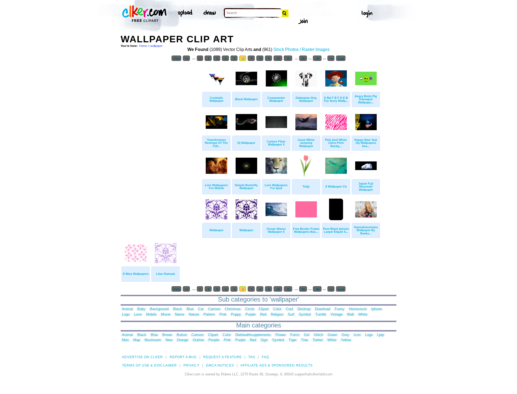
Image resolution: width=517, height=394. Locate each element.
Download (322, 309)
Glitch (318, 335)
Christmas (233, 309)
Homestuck (358, 309)
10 (277, 58)
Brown (167, 335)
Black (177, 309)
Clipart (264, 309)
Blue (190, 309)
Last (341, 58)
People (213, 340)
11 (288, 58)
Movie (165, 314)
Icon (357, 335)
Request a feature (222, 357)
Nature (194, 314)
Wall (350, 314)
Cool (289, 309)
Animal (127, 309)
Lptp (380, 335)
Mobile (151, 314)
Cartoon (214, 309)
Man (125, 340)
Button (182, 335)
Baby (141, 309)
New (169, 340)
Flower (280, 335)
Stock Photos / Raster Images (301, 49)
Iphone (376, 309)
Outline (198, 340)
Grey (345, 335)
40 (317, 58)
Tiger (292, 340)
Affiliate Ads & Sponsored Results (276, 365)
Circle (249, 309)
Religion (277, 314)
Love (138, 314)
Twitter (318, 340)
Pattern (209, 314)
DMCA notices (220, 365)
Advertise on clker (142, 357)
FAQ (265, 357)
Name (179, 314)
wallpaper (156, 45)
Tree (304, 340)
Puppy (236, 314)
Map (136, 340)
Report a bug (183, 357)
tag (251, 357)
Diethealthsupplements (253, 335)
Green (332, 335)
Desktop (304, 309)
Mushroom (153, 340)
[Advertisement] (161, 145)
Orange (182, 340)
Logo (126, 314)
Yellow (346, 340)
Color (277, 309)
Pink (222, 314)
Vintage (337, 314)
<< (186, 58)
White (362, 314)
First (176, 58)
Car (201, 309)
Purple (251, 314)
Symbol (305, 314)
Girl (306, 335)
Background (159, 309)
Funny (339, 309)
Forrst (294, 335)
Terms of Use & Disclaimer (149, 365)
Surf (291, 314)
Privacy (191, 365)
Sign (264, 340)
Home (143, 45)
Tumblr (320, 314)
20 (303, 58)
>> (331, 58)
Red (263, 314)
